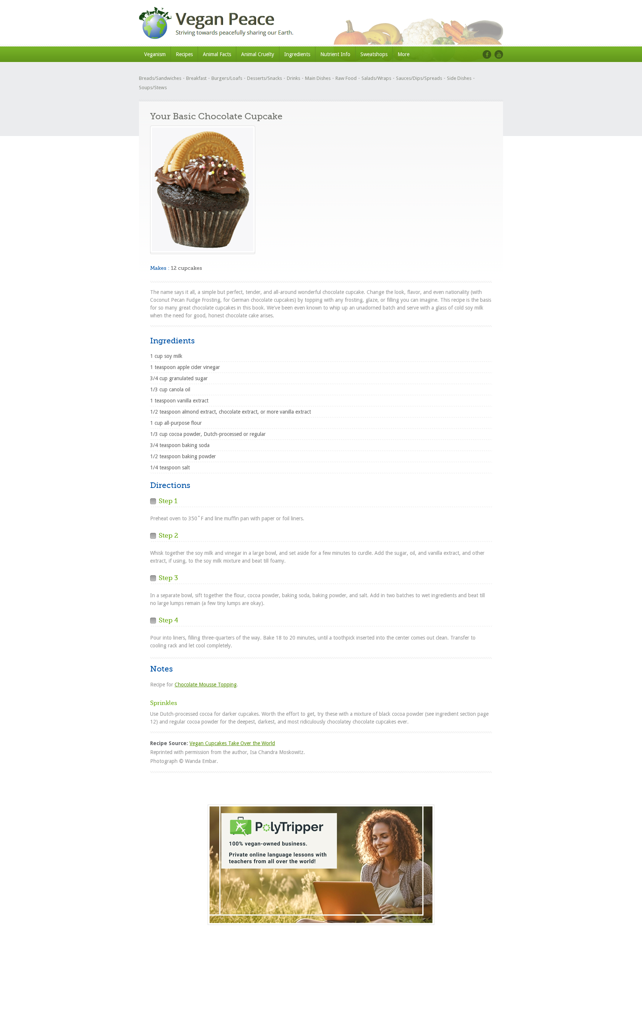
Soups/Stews (153, 87)
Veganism (155, 54)
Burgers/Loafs (226, 78)
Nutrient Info (335, 54)
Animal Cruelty (257, 54)
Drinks (293, 78)
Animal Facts (217, 54)
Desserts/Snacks (264, 78)
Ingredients (297, 54)
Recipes (184, 54)
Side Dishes (459, 78)
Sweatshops (374, 54)
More (403, 54)
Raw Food (346, 78)
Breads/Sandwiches (160, 78)
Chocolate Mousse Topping (206, 685)
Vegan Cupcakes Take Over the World (232, 743)
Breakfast (196, 78)
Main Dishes (318, 78)
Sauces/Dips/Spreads (419, 78)
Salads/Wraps (376, 78)
